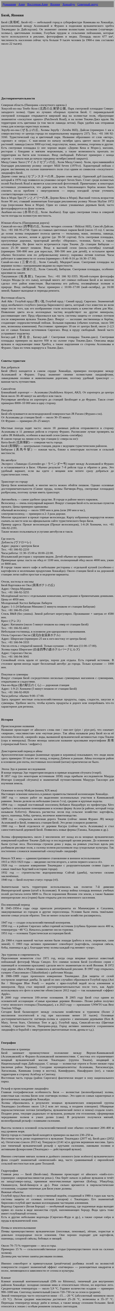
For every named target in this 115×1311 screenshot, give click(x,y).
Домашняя (9, 4)
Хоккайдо (68, 4)
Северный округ (87, 4)
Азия (21, 4)
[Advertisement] (57, 73)
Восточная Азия (37, 4)
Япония (55, 4)
